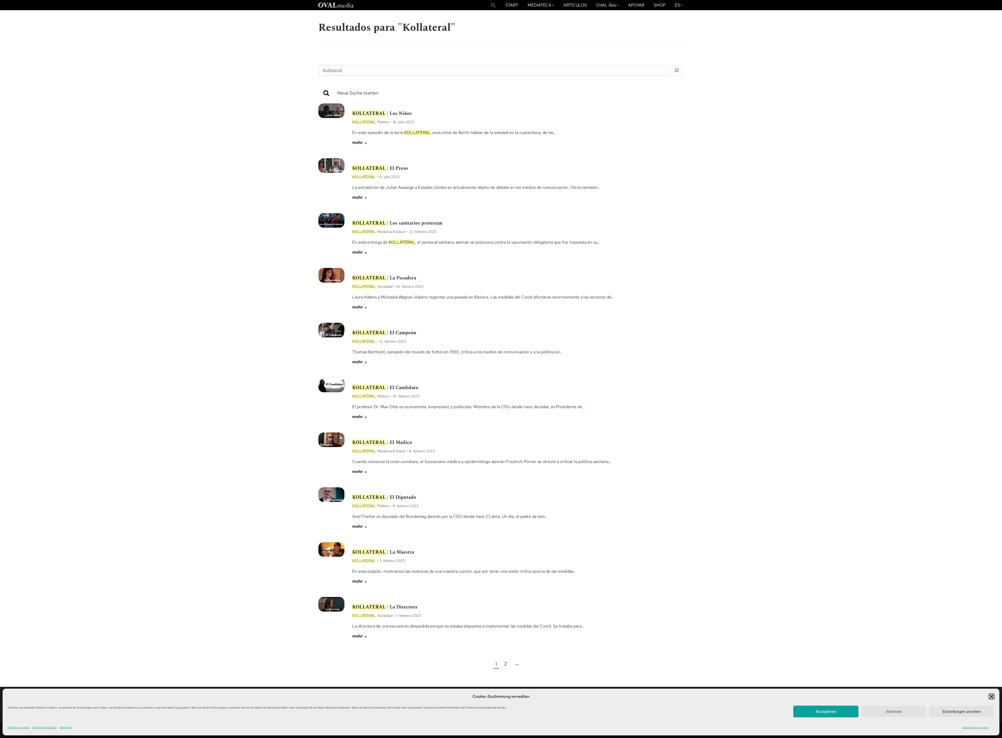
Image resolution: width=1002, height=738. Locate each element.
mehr (357, 142)
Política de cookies (19, 727)
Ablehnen (894, 711)
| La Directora (384, 607)
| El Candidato (385, 387)
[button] (991, 696)
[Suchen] (676, 70)
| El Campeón (384, 332)
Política (383, 122)
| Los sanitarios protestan (397, 223)
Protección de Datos (44, 727)
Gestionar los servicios (975, 727)
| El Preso (380, 168)
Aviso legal (65, 727)
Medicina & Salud (391, 231)
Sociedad (384, 286)
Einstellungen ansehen (962, 711)
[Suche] (510, 93)
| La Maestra (383, 552)
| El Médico (382, 442)
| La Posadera (384, 278)
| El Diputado (384, 497)
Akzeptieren (826, 711)
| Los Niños (382, 113)
